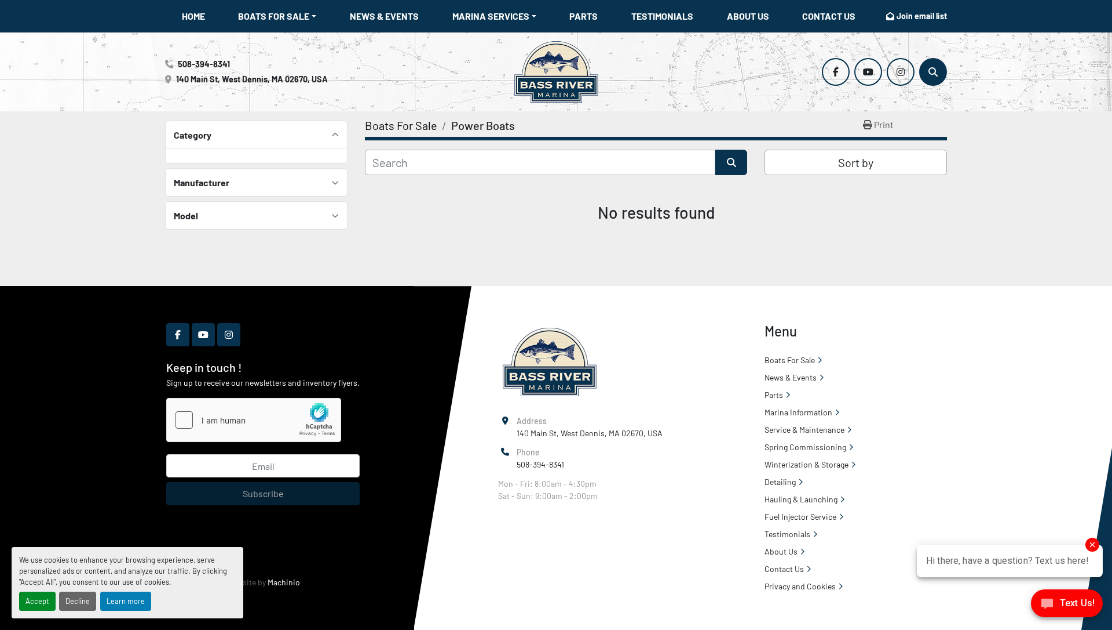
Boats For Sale (273, 15)
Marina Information (798, 412)
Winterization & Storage (806, 464)
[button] (277, 16)
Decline (77, 601)
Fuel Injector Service (800, 517)
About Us (748, 15)
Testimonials (662, 15)
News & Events (384, 15)
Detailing (780, 482)
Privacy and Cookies (800, 586)
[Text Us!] (1067, 606)
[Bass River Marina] (549, 361)
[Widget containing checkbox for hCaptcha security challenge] (253, 420)
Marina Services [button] (490, 15)
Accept (37, 601)
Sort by (855, 162)
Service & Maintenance (804, 430)
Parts (583, 15)
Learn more (126, 601)
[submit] (731, 162)
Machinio (284, 582)
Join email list (922, 16)
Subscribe (263, 493)
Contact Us (828, 15)
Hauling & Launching (801, 499)
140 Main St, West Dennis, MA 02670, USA (252, 79)
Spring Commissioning (805, 447)
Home (193, 15)
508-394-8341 (204, 64)
